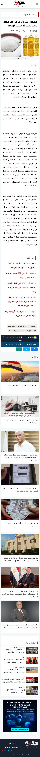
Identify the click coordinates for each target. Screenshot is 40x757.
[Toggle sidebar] (37, 4)
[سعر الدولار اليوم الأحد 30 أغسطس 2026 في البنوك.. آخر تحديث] (20, 509)
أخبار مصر (7, 747)
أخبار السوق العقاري (15, 743)
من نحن (27, 754)
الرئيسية (34, 15)
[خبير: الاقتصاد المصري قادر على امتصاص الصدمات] (20, 371)
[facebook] (34, 349)
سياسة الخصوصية (20, 754)
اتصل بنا (13, 754)
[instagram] (5, 750)
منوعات (25, 15)
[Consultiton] (20, 716)
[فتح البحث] (2, 4)
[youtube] (2, 750)
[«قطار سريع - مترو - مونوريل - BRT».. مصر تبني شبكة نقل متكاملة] (20, 406)
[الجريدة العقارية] (32, 743)
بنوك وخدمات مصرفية (30, 747)
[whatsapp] (19, 349)
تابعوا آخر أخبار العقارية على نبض (18, 344)
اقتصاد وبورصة (16, 747)
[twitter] (26, 349)
